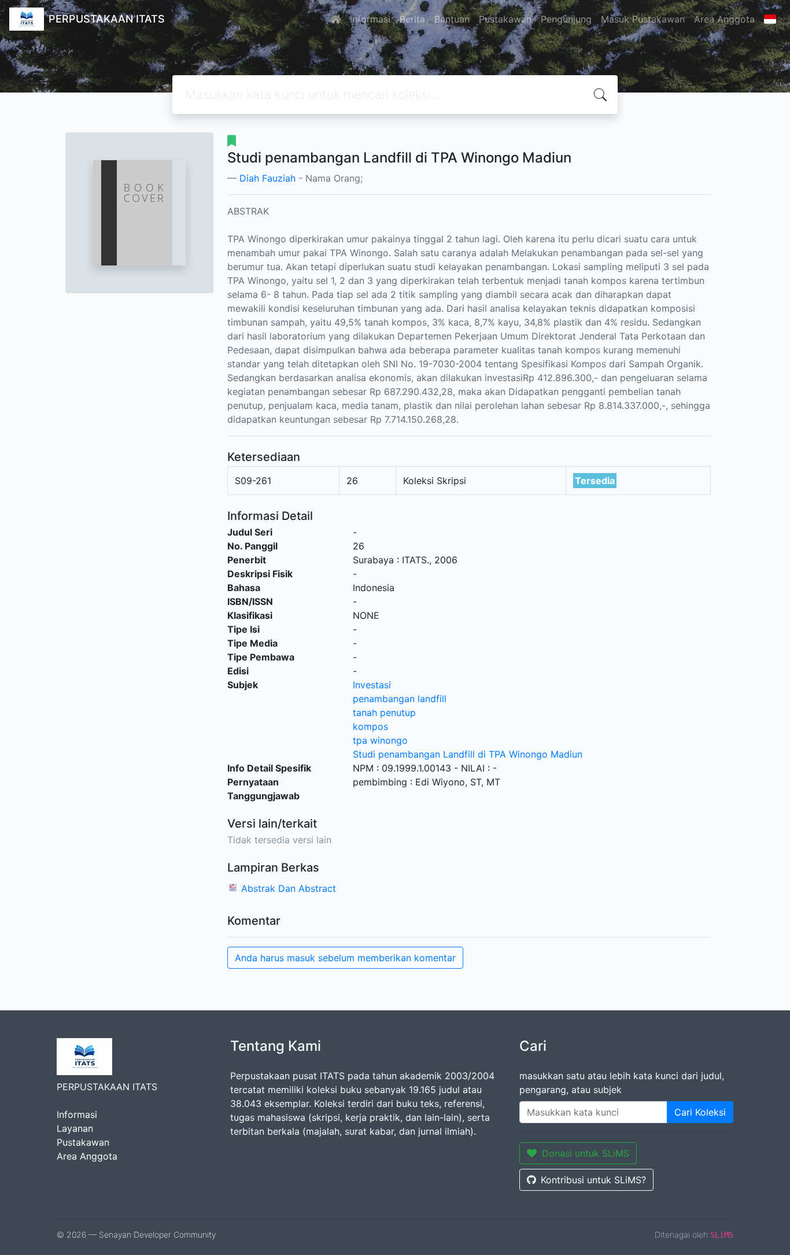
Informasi (370, 19)
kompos (370, 726)
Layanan (75, 1128)
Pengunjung (566, 19)
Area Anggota (724, 19)
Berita (412, 19)
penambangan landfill (399, 698)
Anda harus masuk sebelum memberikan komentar (345, 958)
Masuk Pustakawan (643, 19)
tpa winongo (380, 740)
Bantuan (452, 19)
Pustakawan (505, 19)
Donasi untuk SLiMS (585, 1153)
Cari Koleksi (700, 1112)
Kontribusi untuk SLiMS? (593, 1180)
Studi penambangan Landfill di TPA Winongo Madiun (467, 754)
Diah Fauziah (267, 178)
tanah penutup (384, 712)
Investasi (372, 685)
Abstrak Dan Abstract (288, 888)
